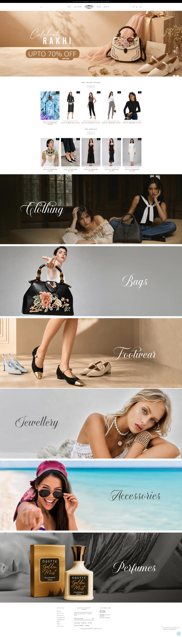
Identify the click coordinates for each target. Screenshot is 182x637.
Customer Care (105, 608)
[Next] (177, 76)
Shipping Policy (60, 619)
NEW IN (69, 7)
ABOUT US (106, 7)
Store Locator (60, 626)
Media (58, 624)
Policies (60, 608)
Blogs (58, 621)
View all (91, 86)
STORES (99, 7)
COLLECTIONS (77, 7)
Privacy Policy (60, 615)
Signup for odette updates (84, 608)
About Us (59, 611)
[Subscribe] (93, 618)
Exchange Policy (61, 617)
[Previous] (174, 76)
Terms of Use (60, 613)
